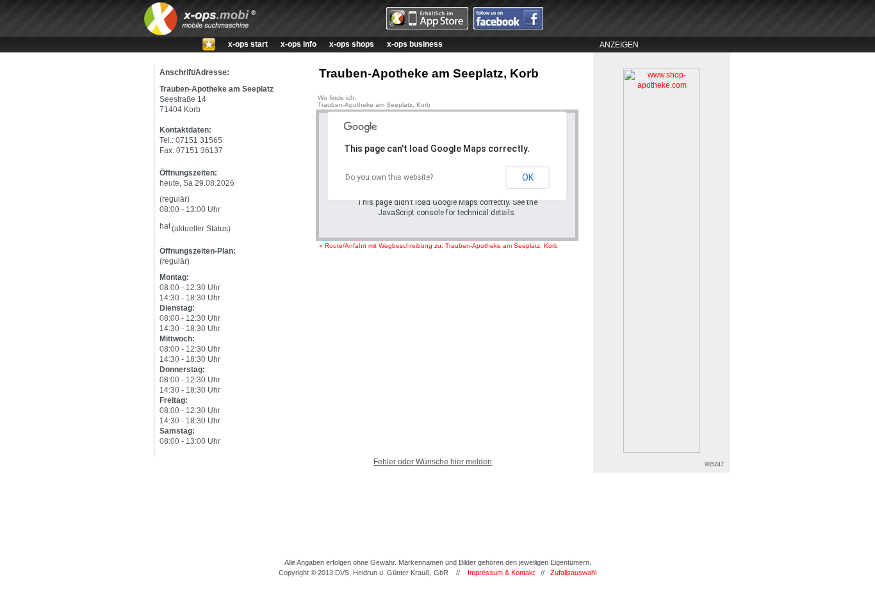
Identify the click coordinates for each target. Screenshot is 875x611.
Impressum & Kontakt (501, 572)
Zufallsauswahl (573, 572)
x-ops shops (351, 44)
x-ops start (248, 44)
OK (528, 177)
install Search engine (437, 599)
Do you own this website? (389, 177)
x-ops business (415, 44)
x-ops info (298, 44)
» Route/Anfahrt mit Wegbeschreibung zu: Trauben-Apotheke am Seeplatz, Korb (438, 245)
